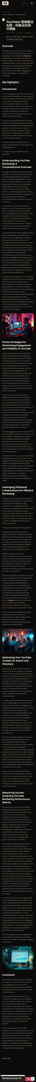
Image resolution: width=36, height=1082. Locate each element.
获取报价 (29, 1079)
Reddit (11, 600)
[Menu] (32, 3)
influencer (27, 56)
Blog (8, 12)
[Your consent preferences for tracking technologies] (33, 1079)
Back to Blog (6, 1058)
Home (4, 12)
